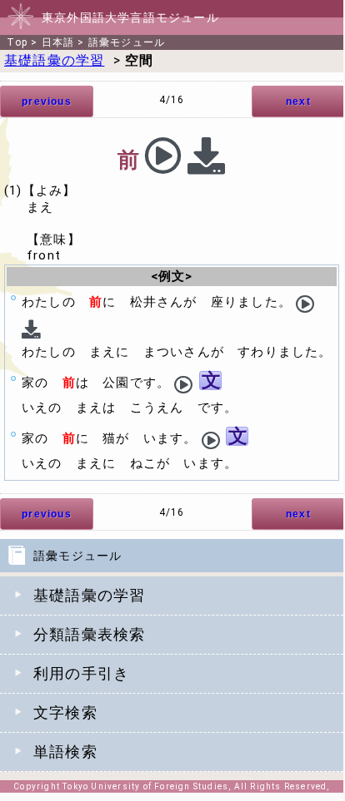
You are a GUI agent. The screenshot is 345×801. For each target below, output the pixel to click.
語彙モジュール (126, 42)
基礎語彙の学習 (89, 595)
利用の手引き (81, 673)
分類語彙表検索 (89, 634)
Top (17, 42)
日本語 (58, 42)
